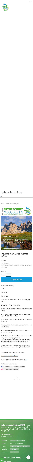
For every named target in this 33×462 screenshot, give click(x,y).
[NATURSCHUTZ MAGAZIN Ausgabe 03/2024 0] (16, 228)
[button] (28, 457)
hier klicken (14, 449)
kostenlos (6, 356)
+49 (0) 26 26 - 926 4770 (18, 440)
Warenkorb (16, 380)
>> (2, 356)
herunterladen (13, 356)
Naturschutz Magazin (12, 203)
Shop (2, 203)
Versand (6, 263)
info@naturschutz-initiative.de (20, 446)
